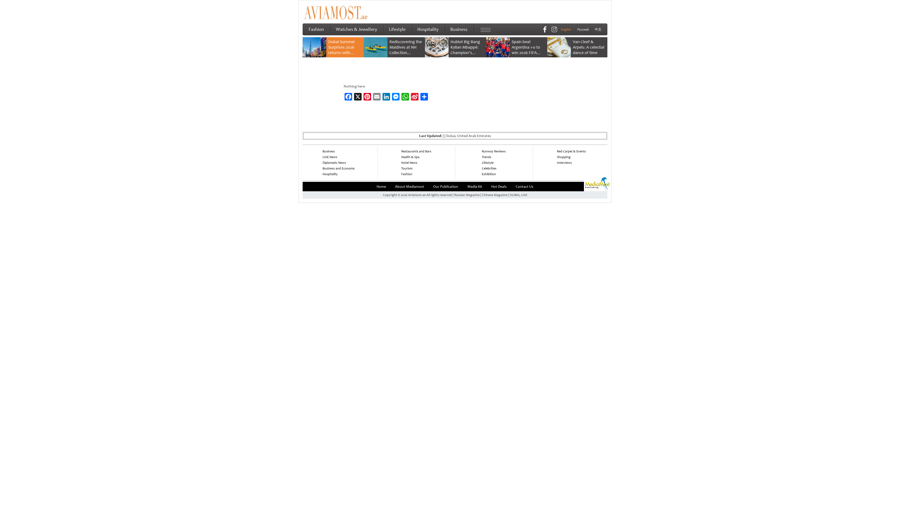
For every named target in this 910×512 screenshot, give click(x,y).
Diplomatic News (334, 163)
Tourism (406, 168)
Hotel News (409, 163)
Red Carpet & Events (571, 151)
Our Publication (445, 186)
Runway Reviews (494, 151)
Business (458, 29)
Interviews (564, 163)
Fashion (316, 29)
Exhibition (489, 174)
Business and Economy (339, 168)
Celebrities (489, 168)
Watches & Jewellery (356, 29)
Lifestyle (397, 29)
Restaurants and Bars (416, 151)
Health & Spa (410, 157)
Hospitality (427, 29)
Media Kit (474, 186)
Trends (486, 157)
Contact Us (524, 186)
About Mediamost (409, 186)
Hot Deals (499, 186)
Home (381, 186)
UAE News (330, 157)
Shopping (564, 157)
